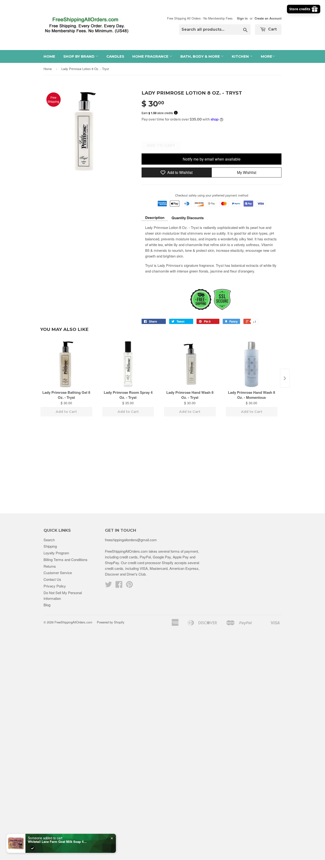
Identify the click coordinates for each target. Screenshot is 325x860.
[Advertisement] (162, 465)
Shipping (50, 546)
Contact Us (52, 579)
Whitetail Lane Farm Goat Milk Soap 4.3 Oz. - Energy (57, 842)
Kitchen (241, 56)
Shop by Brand (79, 56)
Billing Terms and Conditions (66, 559)
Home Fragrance (150, 56)
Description (154, 217)
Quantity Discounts (188, 217)
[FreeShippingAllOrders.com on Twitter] (108, 585)
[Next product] (285, 378)
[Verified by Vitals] (32, 848)
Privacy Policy (55, 585)
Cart (272, 29)
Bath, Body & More (200, 56)
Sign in (242, 18)
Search (49, 539)
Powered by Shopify (110, 622)
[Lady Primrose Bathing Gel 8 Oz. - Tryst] (66, 364)
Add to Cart (66, 412)
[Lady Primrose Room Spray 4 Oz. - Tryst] (128, 364)
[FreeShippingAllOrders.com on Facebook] (119, 585)
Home (49, 56)
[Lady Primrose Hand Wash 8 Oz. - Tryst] (190, 364)
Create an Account (268, 18)
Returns (50, 566)
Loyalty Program (56, 552)
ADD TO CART (161, 145)
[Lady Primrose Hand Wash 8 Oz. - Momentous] (252, 364)
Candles (115, 56)
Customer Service (58, 572)
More (266, 56)
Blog (47, 604)
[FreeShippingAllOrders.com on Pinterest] (129, 585)
